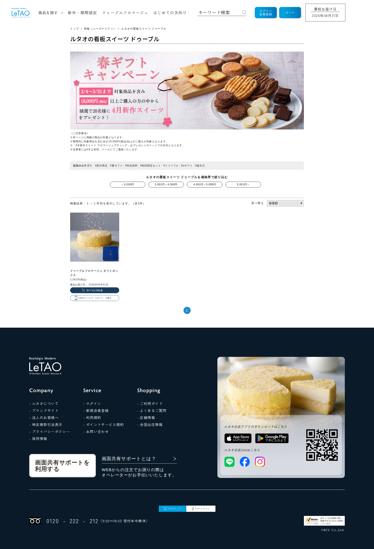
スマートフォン (202, 509)
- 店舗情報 (146, 417)
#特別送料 (131, 165)
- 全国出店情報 (150, 424)
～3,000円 (127, 184)
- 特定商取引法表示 (45, 424)
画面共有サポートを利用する (62, 465)
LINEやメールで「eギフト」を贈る (94, 298)
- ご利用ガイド (150, 403)
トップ (74, 28)
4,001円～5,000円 (204, 184)
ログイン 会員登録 (265, 12)
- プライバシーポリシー (49, 431)
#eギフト (186, 165)
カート (290, 12)
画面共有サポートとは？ (129, 458)
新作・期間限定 (82, 12)
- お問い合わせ (96, 431)
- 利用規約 (92, 417)
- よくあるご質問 (152, 410)
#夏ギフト (116, 165)
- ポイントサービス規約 (103, 424)
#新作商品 (101, 165)
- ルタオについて (44, 403)
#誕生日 (200, 165)
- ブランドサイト (44, 410)
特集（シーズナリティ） (100, 28)
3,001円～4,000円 (166, 184)
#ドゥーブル (171, 165)
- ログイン (92, 403)
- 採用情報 (38, 438)
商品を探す (48, 12)
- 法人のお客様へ (44, 417)
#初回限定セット (150, 165)
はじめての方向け (170, 12)
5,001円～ (243, 184)
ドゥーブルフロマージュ (125, 12)
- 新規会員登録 (96, 410)
